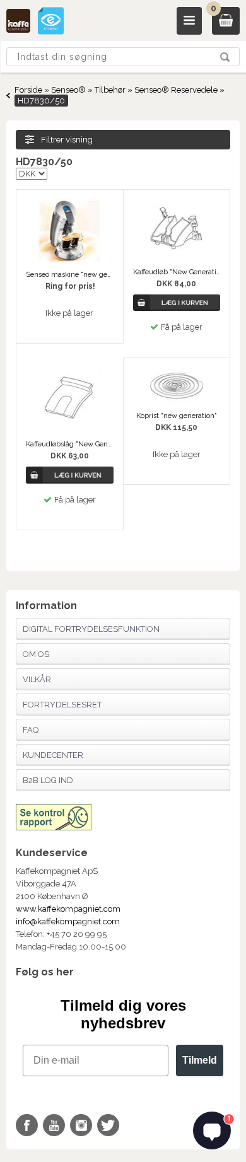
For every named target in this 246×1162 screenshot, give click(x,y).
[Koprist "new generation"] (176, 400)
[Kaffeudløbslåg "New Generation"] (69, 429)
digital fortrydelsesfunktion (91, 629)
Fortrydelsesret (62, 704)
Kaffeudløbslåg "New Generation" (70, 444)
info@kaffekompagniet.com (68, 921)
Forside (28, 90)
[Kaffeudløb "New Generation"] (176, 257)
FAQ (30, 730)
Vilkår (37, 679)
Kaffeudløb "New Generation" (177, 272)
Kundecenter (53, 755)
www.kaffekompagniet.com (68, 909)
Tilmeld (199, 1060)
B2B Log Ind (48, 780)
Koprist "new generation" (176, 416)
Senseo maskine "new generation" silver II (70, 274)
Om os (36, 654)
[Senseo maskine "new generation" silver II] (69, 259)
